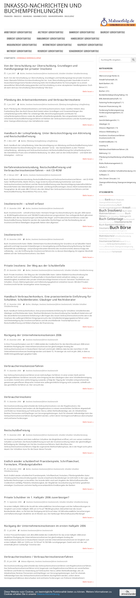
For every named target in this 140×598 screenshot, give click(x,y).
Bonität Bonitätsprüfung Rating (111, 95)
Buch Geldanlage (111, 219)
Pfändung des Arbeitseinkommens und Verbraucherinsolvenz (42, 99)
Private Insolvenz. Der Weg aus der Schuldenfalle (34, 265)
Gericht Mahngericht (107, 120)
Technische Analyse (128, 249)
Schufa (102, 167)
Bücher (22, 73)
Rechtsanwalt (129, 219)
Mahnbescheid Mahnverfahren (112, 149)
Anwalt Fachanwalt (106, 79)
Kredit (129, 244)
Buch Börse (120, 227)
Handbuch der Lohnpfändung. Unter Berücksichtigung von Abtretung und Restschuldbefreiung (47, 134)
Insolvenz (104, 228)
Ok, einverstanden (129, 592)
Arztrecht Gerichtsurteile (50, 32)
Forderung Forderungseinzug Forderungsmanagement (111, 111)
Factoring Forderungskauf (109, 102)
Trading (101, 247)
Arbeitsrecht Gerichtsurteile (18, 32)
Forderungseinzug (106, 233)
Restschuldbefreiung (17, 430)
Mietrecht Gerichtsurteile (19, 51)
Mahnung (103, 153)
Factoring (103, 238)
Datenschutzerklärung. (48, 594)
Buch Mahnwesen (127, 233)
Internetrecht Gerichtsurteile (57, 44)
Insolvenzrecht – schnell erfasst (24, 203)
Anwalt (126, 207)
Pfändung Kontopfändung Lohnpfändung (74, 104)
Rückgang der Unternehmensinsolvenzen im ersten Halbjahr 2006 (45, 525)
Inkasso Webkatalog (107, 131)
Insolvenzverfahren (109, 241)
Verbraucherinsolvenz (17, 397)
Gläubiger (35, 304)
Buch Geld (127, 211)
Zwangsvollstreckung (108, 202)
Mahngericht (125, 216)
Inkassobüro (120, 214)
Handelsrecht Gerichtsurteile (85, 38)
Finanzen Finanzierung (108, 106)
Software (103, 174)
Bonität (101, 200)
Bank (108, 199)
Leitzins (102, 249)
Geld (101, 116)
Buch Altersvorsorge (106, 222)
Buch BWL (116, 233)
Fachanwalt (117, 251)
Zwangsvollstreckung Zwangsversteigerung (117, 182)
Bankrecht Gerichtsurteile (82, 32)
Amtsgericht (122, 231)
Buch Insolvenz (110, 210)
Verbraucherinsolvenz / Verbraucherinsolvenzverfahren (38, 556)
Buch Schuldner (112, 216)
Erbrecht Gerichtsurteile (19, 38)
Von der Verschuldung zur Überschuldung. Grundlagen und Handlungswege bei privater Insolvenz (40, 67)
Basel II (123, 241)
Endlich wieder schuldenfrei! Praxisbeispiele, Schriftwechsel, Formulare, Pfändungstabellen (41, 463)
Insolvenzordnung (113, 239)
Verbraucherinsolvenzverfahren (23, 366)
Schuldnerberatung (123, 236)
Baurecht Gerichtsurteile (112, 32)
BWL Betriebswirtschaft (108, 98)
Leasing (102, 145)
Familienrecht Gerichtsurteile (51, 38)
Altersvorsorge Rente (108, 76)
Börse (101, 87)
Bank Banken (104, 83)
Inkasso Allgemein (27, 561)
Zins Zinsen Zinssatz (107, 178)
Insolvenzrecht (13, 234)
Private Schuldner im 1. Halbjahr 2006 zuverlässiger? (36, 497)
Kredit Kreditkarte (106, 141)
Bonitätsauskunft (105, 252)
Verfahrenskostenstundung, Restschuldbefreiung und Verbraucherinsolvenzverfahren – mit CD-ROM (37, 169)
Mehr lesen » (88, 91)
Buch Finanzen (117, 199)
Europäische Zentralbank (108, 231)
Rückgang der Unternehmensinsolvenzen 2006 (33, 335)
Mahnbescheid (106, 235)
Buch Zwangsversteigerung (121, 246)
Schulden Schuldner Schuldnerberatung (73, 73)
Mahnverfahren (107, 213)
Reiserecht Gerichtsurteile (50, 51)
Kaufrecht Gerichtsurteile (90, 44)
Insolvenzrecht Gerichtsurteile (22, 44)
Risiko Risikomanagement (109, 163)
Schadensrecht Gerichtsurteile (84, 51)
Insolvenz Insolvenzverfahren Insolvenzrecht (42, 73)
